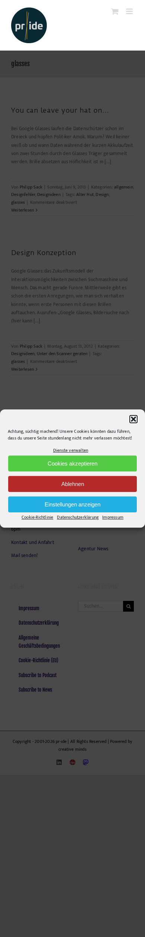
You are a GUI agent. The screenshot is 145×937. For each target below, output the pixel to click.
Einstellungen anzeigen (72, 504)
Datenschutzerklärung (78, 517)
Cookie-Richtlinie (37, 517)
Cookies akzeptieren (72, 463)
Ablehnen (72, 484)
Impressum (112, 517)
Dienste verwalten (70, 450)
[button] (133, 419)
